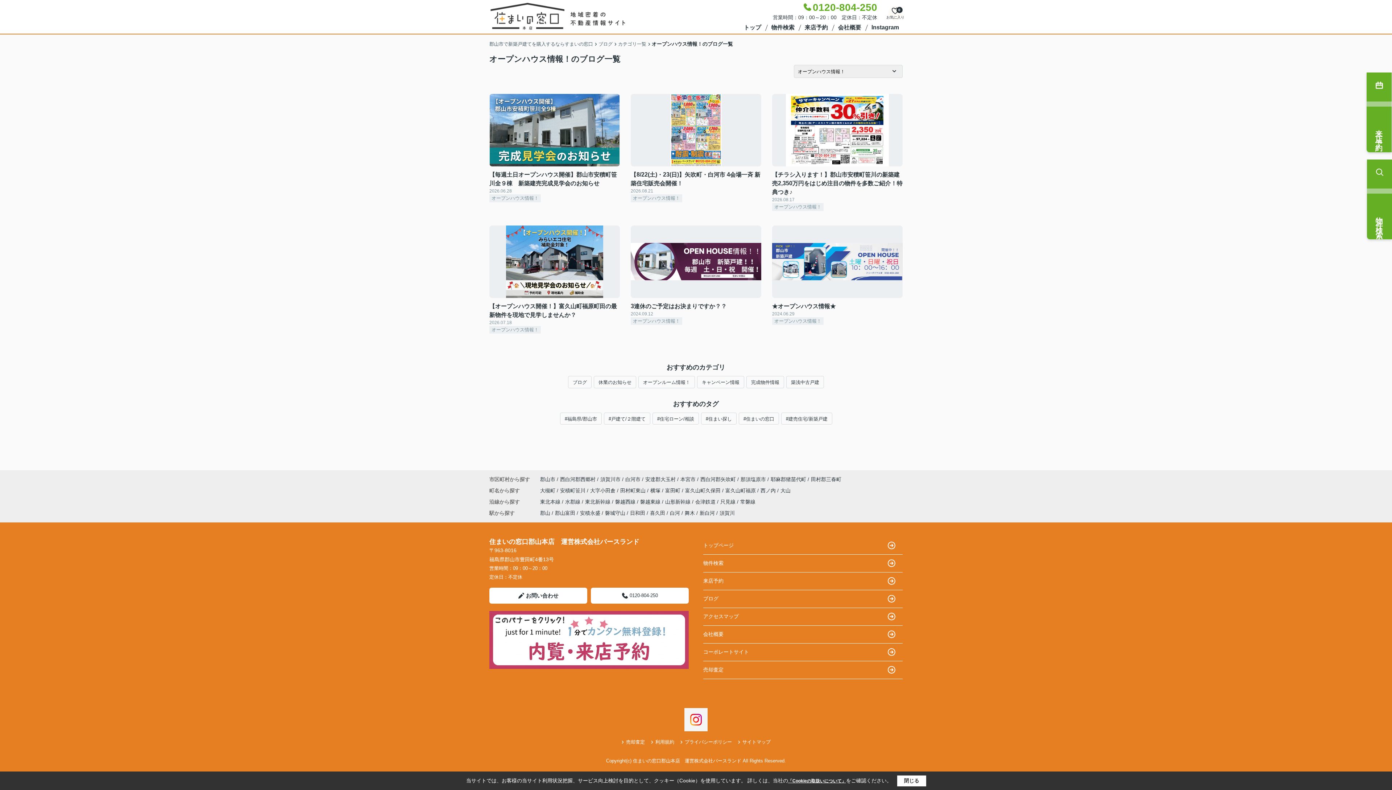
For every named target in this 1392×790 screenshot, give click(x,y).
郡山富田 (565, 513)
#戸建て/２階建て (627, 419)
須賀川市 (610, 479)
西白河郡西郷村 (578, 479)
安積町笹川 (573, 490)
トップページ (718, 545)
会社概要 (849, 27)
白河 (675, 513)
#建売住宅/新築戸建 (807, 419)
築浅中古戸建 (805, 382)
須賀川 (727, 513)
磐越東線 (651, 502)
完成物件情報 (765, 382)
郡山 (545, 513)
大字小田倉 (603, 490)
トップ (752, 27)
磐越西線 (626, 502)
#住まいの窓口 (758, 419)
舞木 (690, 513)
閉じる (911, 780)
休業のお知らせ (614, 382)
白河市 (633, 479)
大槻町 (548, 490)
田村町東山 (633, 490)
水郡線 (573, 502)
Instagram (885, 27)
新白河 (707, 513)
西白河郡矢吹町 (718, 479)
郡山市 (547, 479)
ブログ (580, 382)
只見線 (728, 502)
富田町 (673, 490)
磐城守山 (615, 513)
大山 (785, 490)
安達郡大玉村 (660, 479)
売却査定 (713, 670)
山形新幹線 (678, 502)
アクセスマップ (721, 616)
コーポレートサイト (726, 652)
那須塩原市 (753, 479)
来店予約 (816, 27)
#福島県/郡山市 (581, 419)
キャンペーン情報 (721, 382)
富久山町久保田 (703, 490)
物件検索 (783, 27)
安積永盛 (590, 513)
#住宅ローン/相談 (675, 419)
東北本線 (551, 502)
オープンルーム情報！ (666, 382)
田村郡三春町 (826, 479)
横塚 (656, 490)
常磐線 (747, 502)
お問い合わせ (542, 595)
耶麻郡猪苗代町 (788, 479)
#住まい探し (719, 419)
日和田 (637, 513)
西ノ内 (769, 490)
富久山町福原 (741, 490)
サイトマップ (756, 742)
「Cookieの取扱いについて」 (817, 780)
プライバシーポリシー (708, 742)
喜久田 (657, 513)
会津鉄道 (706, 502)
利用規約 (664, 742)
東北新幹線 (598, 502)
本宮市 (688, 479)
